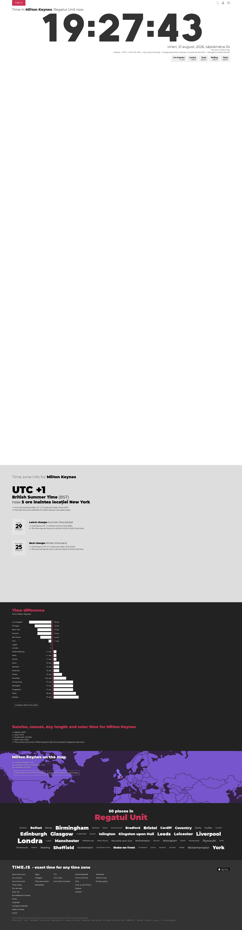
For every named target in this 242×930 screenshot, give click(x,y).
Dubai (14, 674)
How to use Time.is (83, 885)
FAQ (77, 881)
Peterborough (194, 841)
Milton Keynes (102, 841)
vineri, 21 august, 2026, (198, 47)
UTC (14, 641)
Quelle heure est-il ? (57, 920)
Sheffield (63, 847)
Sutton (153, 847)
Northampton (142, 840)
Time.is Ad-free (81, 878)
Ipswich (93, 834)
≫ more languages (169, 920)
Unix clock (58, 878)
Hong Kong (17, 682)
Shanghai (16, 686)
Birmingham (72, 828)
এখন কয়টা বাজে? (76, 920)
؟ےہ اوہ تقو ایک (157, 920)
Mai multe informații (151, 52)
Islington (107, 834)
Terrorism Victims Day (220, 50)
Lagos (14, 645)
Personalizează (81, 874)
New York (16, 630)
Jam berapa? (107, 920)
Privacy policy (102, 881)
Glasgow (61, 834)
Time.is (19, 3)
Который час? (86, 920)
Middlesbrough (88, 841)
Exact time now (18, 874)
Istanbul (15, 667)
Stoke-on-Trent (124, 847)
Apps (37, 874)
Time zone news (42, 881)
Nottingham (170, 840)
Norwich (156, 841)
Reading (45, 847)
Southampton (85, 847)
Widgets (38, 878)
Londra (192, 58)
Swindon (172, 847)
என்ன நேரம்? (148, 920)
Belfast (36, 828)
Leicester (183, 834)
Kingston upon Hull (136, 834)
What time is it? (17, 920)
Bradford (132, 828)
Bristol (150, 828)
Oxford (182, 841)
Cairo (14, 663)
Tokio (225, 58)
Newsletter (39, 885)
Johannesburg (18, 652)
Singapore (16, 690)
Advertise (100, 874)
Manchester (67, 840)
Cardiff (166, 828)
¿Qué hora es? (45, 920)
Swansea (162, 847)
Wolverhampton (198, 847)
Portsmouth (22, 847)
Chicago (15, 626)
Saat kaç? (140, 920)
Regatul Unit (121, 817)
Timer (14, 899)
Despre (78, 888)
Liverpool (208, 834)
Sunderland (142, 847)
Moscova (16, 671)
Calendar (16, 902)
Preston (34, 847)
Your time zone (18, 881)
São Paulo (16, 637)
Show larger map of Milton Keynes (29, 773)
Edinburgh (33, 834)
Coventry (183, 828)
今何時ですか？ (130, 920)
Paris (203, 58)
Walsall (181, 847)
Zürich (15, 659)
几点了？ (26, 920)
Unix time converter (62, 881)
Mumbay (16, 678)
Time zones (17, 885)
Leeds (164, 833)
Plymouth (209, 840)
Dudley (208, 828)
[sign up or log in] (223, 4)
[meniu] (228, 3)
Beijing (214, 58)
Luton (49, 841)
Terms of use (101, 878)
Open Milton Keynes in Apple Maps (63, 773)
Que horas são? (96, 920)
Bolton (105, 828)
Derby (198, 828)
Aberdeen (23, 828)
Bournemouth (116, 828)
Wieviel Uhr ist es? (119, 920)
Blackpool (95, 828)
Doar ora (15, 892)
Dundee (218, 828)
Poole (221, 841)
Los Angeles (179, 58)
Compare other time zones (26, 705)
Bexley (48, 828)
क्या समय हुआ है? (35, 920)
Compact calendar (20, 906)
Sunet (14, 913)
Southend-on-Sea (103, 847)
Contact (78, 892)
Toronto (15, 633)
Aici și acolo (17, 878)
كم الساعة (68, 920)
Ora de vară (17, 888)
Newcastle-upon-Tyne (121, 841)
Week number (18, 909)
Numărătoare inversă (21, 895)
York (219, 847)
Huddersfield (81, 834)
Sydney (15, 697)
